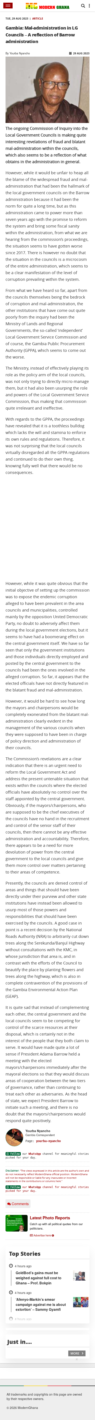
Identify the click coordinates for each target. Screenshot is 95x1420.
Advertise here (42, 1235)
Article (37, 18)
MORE (75, 1353)
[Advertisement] (47, 528)
